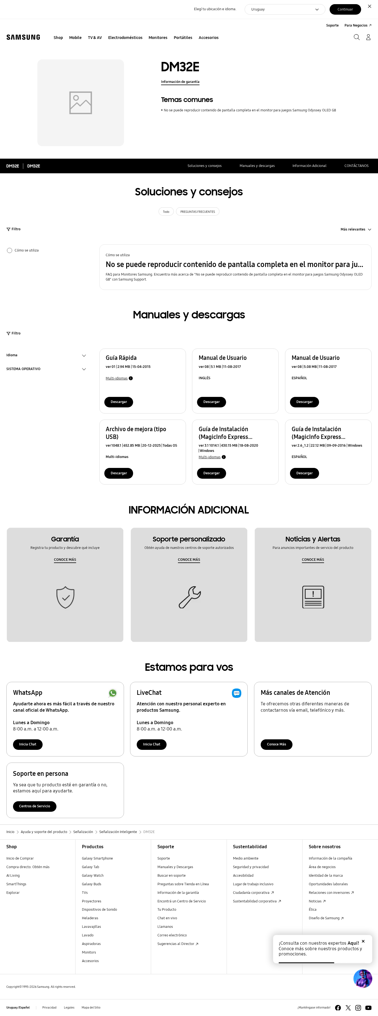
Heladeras (90, 918)
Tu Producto (167, 909)
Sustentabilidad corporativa (255, 901)
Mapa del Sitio (91, 1007)
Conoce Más (276, 744)
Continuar (345, 9)
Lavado (88, 935)
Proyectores (91, 901)
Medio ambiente (245, 858)
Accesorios (90, 961)
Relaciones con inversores (330, 893)
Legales (69, 1007)
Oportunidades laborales (328, 884)
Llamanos (165, 927)
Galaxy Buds (91, 884)
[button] (235, 267)
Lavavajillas (91, 927)
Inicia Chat (27, 744)
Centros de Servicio (34, 806)
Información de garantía (180, 82)
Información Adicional (309, 166)
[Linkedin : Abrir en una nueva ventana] (358, 1008)
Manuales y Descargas (175, 867)
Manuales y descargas (257, 166)
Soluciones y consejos (205, 166)
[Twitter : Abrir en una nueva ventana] (348, 1008)
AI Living (13, 875)
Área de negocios (322, 867)
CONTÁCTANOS (357, 166)
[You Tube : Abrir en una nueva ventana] (368, 1008)
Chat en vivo (167, 918)
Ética (313, 909)
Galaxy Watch (92, 875)
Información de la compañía (330, 858)
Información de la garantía (178, 893)
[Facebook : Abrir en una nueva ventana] (338, 1008)
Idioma (11, 356)
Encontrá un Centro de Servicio (181, 901)
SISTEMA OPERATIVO (23, 370)
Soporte (163, 858)
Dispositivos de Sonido (99, 909)
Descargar (119, 402)
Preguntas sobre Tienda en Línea (183, 884)
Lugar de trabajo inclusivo (253, 884)
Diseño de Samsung (324, 918)
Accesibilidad (243, 875)
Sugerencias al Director (176, 944)
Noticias (315, 901)
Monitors (89, 952)
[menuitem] (58, 38)
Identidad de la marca (326, 875)
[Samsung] (23, 37)
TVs (85, 893)
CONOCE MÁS (65, 559)
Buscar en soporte (171, 875)
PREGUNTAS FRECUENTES (197, 212)
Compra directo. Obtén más (28, 867)
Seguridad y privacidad (251, 867)
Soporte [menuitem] (332, 25)
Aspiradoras (91, 944)
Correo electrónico (172, 935)
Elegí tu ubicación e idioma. (215, 9)
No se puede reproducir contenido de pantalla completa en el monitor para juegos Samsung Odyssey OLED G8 (250, 110)
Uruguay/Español (18, 1007)
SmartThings (16, 884)
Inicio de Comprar (20, 858)
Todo (166, 212)
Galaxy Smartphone (97, 858)
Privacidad (49, 1007)
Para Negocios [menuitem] (356, 25)
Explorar (13, 893)
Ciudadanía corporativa (251, 893)
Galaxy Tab (90, 867)
